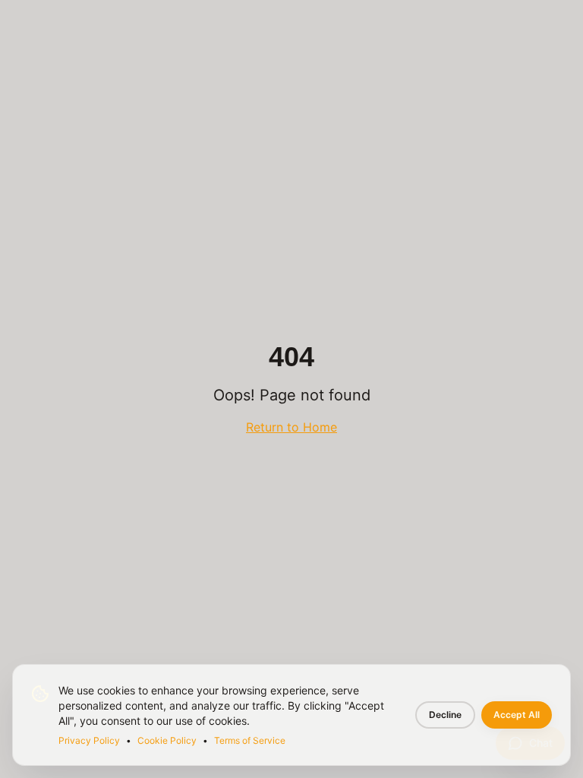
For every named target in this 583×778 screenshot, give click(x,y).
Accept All (516, 714)
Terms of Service (249, 740)
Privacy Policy (89, 740)
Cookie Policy (167, 740)
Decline (445, 714)
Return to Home (291, 427)
